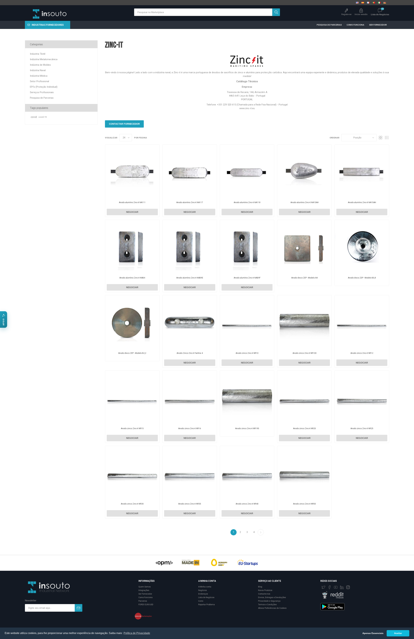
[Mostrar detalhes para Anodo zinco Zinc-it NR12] (362, 322)
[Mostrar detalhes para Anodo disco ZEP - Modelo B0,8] (362, 247)
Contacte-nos (264, 594)
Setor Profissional (39, 81)
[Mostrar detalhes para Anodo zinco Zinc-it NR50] (304, 473)
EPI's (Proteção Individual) (43, 86)
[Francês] (368, 2)
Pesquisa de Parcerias (42, 97)
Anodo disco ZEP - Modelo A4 (304, 278)
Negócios (202, 590)
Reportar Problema (206, 604)
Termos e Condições (267, 604)
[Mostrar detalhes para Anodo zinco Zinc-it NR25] (362, 398)
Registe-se (346, 14)
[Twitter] (323, 587)
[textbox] (203, 12)
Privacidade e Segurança (269, 601)
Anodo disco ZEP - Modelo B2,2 (132, 353)
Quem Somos (144, 587)
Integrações (143, 590)
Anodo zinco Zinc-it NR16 (189, 428)
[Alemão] (384, 2)
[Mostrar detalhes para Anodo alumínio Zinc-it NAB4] (132, 247)
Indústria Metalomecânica (43, 59)
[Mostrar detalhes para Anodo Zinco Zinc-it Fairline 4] (190, 322)
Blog (260, 587)
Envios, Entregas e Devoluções (272, 597)
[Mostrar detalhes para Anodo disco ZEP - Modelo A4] (304, 247)
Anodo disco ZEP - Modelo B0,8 (362, 278)
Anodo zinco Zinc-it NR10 (247, 353)
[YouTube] (335, 587)
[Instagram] (348, 587)
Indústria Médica (38, 75)
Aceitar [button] (398, 633)
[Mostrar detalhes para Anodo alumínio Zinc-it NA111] (132, 172)
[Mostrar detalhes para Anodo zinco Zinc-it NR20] (304, 398)
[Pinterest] (341, 587)
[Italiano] (379, 2)
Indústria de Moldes (40, 64)
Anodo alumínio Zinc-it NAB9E (189, 278)
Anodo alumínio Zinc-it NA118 (247, 202)
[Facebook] (329, 587)
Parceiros (142, 601)
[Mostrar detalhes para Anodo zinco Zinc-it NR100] (304, 322)
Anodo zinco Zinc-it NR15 (132, 428)
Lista (386, 137)
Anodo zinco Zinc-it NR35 (189, 504)
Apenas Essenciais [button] (372, 633)
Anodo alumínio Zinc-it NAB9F (247, 278)
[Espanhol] (362, 2)
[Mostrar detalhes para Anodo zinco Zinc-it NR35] (190, 473)
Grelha (380, 137)
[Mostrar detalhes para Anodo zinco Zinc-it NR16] (190, 398)
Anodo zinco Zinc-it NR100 (304, 353)
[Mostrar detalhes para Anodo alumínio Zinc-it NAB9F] (247, 247)
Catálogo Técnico (247, 81)
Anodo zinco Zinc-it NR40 (247, 504)
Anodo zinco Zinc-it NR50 (304, 504)
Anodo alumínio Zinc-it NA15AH (304, 202)
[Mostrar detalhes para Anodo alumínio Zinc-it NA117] (190, 172)
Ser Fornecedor (145, 594)
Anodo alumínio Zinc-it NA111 (132, 202)
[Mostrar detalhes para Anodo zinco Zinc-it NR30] (132, 473)
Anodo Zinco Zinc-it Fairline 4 (190, 353)
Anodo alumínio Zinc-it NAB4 (132, 278)
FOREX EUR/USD (145, 604)
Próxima (261, 532)
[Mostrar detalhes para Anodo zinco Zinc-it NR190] (247, 398)
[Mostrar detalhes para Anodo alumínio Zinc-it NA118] (247, 172)
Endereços (203, 594)
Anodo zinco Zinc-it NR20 (304, 428)
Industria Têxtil (37, 53)
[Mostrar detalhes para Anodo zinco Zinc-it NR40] (247, 473)
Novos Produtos (265, 590)
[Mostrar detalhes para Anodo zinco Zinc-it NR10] (247, 322)
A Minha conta (204, 587)
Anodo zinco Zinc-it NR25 (361, 428)
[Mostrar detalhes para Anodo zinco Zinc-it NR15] (132, 398)
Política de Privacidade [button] (137, 633)
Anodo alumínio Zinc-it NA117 (189, 202)
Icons (200, 601)
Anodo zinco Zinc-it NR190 (247, 428)
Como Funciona (145, 597)
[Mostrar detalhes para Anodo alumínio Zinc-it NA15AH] (304, 172)
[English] (357, 2)
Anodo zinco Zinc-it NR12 (361, 353)
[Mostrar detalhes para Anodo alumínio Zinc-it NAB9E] (190, 247)
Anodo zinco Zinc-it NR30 (132, 504)
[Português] (373, 2)
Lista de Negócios (206, 597)
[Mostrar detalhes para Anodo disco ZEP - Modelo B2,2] (132, 322)
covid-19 (42, 117)
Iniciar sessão (361, 14)
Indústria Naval (38, 70)
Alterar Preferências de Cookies (272, 608)
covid (34, 117)
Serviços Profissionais (42, 92)
